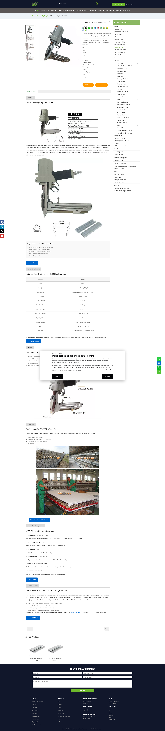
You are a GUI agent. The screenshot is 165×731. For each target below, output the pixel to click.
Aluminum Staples (122, 110)
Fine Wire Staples (122, 102)
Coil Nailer (118, 34)
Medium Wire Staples (123, 105)
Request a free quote (75, 612)
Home (111, 709)
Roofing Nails (121, 94)
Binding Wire (86, 709)
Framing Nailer (120, 45)
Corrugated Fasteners (122, 141)
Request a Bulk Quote (34, 341)
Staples (117, 99)
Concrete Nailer (120, 42)
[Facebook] (2, 222)
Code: (84, 58)
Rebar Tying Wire (114, 701)
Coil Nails (120, 63)
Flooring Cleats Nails (123, 79)
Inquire (89, 85)
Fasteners (117, 58)
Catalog (111, 715)
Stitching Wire (119, 177)
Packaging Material (120, 163)
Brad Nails (120, 74)
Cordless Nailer (120, 52)
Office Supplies (118, 155)
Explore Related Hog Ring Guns (39, 519)
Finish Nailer (119, 39)
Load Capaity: (86, 71)
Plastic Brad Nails (122, 92)
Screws (117, 125)
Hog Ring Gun (119, 47)
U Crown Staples (122, 123)
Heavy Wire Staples (123, 107)
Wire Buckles (119, 169)
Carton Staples (121, 115)
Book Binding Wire (121, 158)
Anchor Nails (121, 97)
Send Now (82, 690)
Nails (117, 61)
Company (111, 711)
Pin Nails (119, 89)
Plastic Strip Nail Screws (124, 133)
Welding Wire (119, 182)
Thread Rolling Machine (123, 191)
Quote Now (119, 4)
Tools (116, 26)
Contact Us (112, 719)
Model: (84, 48)
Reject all (57, 376)
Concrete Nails (121, 84)
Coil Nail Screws (122, 128)
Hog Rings (118, 136)
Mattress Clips (120, 138)
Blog (110, 713)
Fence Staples (121, 112)
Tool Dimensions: (87, 62)
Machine (116, 185)
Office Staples (119, 160)
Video (110, 717)
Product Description (31, 91)
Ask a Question (32, 579)
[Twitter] (2, 231)
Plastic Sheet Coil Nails (125, 66)
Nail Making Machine (122, 188)
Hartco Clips (61, 713)
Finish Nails (120, 76)
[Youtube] (2, 236)
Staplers (34, 704)
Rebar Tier (118, 29)
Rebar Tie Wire (120, 174)
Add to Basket (101, 85)
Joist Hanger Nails (122, 87)
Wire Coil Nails (122, 68)
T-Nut (117, 143)
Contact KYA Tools (33, 618)
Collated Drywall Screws (124, 130)
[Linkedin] (2, 227)
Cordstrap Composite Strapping (125, 166)
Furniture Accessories (121, 149)
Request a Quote (32, 263)
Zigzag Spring (119, 152)
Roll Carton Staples (123, 117)
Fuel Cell (118, 55)
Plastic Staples (121, 120)
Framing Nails (121, 71)
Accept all (107, 376)
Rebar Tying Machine (37, 701)
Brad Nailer (119, 37)
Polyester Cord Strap (89, 716)
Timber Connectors (121, 146)
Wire (115, 172)
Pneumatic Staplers (121, 32)
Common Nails (121, 81)
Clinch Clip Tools (120, 50)
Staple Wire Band (120, 180)
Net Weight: (85, 67)
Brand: (84, 52)
